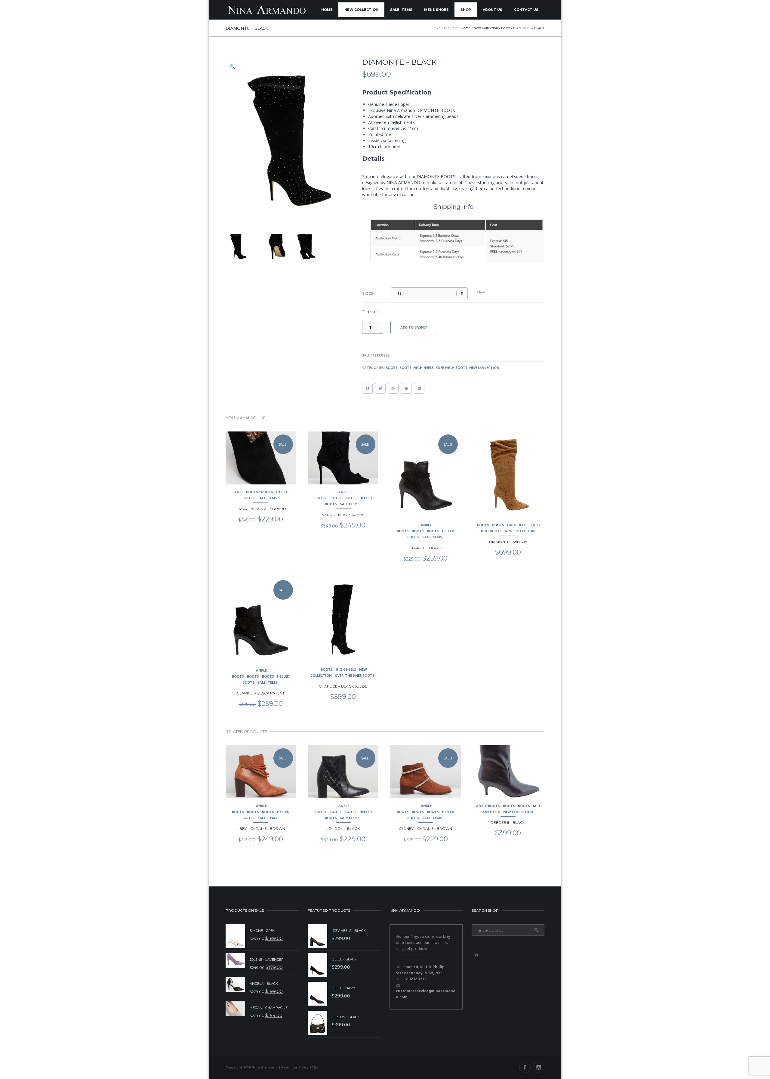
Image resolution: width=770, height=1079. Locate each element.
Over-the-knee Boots (354, 675)
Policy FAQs (308, 1067)
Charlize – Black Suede (343, 686)
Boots (392, 367)
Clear (481, 292)
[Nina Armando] (266, 10)
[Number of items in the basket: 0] (476, 955)
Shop (465, 10)
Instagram (538, 1067)
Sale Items (401, 10)
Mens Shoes (436, 10)
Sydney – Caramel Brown (425, 828)
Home (327, 10)
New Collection (361, 10)
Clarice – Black (425, 548)
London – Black (343, 828)
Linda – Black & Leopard (261, 508)
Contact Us (526, 10)
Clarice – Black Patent (261, 693)
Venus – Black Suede (343, 514)
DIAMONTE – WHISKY (508, 542)
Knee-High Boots (451, 367)
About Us (492, 10)
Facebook (525, 1067)
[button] (233, 66)
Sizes (367, 293)
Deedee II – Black (508, 822)
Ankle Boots (246, 492)
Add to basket (413, 327)
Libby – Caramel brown (260, 828)
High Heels (423, 367)
